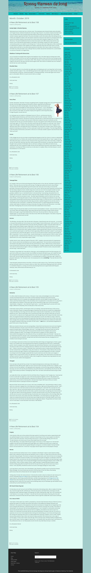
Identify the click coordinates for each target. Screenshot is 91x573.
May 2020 (67, 136)
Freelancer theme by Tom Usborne (64, 571)
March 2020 (67, 139)
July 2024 (67, 61)
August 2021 (67, 110)
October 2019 (68, 148)
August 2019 (67, 151)
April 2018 (67, 178)
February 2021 (68, 120)
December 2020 (68, 124)
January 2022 (67, 102)
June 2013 (67, 247)
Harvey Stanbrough (49, 571)
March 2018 (67, 180)
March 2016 (67, 212)
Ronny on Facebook (69, 29)
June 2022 (67, 93)
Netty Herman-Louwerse (66, 13)
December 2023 (68, 68)
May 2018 (67, 177)
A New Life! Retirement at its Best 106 (24, 174)
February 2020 (68, 141)
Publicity (48, 13)
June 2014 (67, 226)
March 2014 (67, 231)
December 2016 (68, 201)
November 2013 (68, 238)
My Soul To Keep (23, 476)
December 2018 (68, 165)
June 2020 (67, 134)
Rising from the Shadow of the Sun (72, 28)
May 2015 (67, 218)
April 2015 (67, 219)
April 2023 (67, 81)
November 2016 (68, 202)
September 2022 (68, 90)
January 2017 (67, 199)
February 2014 (68, 233)
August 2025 (67, 54)
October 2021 (68, 107)
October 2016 (68, 204)
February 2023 (68, 85)
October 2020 (68, 127)
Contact (76, 13)
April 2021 (67, 117)
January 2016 (67, 214)
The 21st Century (14, 86)
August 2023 (67, 74)
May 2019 (67, 156)
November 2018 (68, 166)
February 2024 (68, 64)
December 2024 (68, 59)
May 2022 (67, 95)
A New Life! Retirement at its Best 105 (24, 287)
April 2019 (67, 158)
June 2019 (67, 154)
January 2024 (67, 66)
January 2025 (67, 57)
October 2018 (68, 168)
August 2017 (67, 192)
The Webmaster (50, 561)
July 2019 (67, 153)
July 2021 (67, 112)
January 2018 (67, 184)
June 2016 (67, 209)
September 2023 (68, 73)
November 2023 (68, 69)
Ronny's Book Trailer (69, 33)
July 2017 (67, 194)
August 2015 (67, 216)
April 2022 (67, 96)
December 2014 (68, 221)
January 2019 (67, 163)
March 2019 (67, 160)
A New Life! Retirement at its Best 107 (24, 94)
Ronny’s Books (32, 13)
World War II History (15, 563)
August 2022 (67, 91)
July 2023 (67, 76)
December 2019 (68, 144)
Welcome (16, 13)
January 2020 (67, 143)
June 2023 (67, 78)
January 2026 (67, 52)
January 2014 (67, 235)
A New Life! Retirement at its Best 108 (24, 22)
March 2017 (67, 195)
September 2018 (68, 170)
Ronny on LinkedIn (68, 31)
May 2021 (67, 115)
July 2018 (67, 173)
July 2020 (67, 132)
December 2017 (68, 185)
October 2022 (68, 88)
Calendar (21, 13)
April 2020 (67, 137)
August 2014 (67, 224)
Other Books (41, 13)
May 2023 (67, 79)
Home (12, 556)
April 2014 (67, 230)
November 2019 (68, 146)
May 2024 (67, 62)
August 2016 (67, 207)
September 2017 (68, 190)
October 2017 (68, 189)
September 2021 (68, 108)
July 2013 (67, 245)
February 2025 (68, 56)
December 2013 (68, 236)
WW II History (55, 13)
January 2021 (67, 122)
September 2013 (68, 241)
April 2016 (67, 211)
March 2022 (67, 98)
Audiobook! (67, 24)
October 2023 (68, 71)
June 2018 (67, 175)
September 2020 (68, 129)
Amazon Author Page (69, 22)
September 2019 (68, 149)
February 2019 (68, 161)
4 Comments (13, 420)
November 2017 (68, 187)
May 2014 (67, 228)
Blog (26, 13)
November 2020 (68, 126)
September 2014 (68, 223)
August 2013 (67, 243)
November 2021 (68, 105)
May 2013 (67, 248)
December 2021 (68, 103)
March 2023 (67, 83)
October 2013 (68, 240)
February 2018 (68, 182)
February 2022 (68, 100)
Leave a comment (14, 88)
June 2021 (67, 114)
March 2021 (67, 119)
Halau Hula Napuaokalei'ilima (71, 26)
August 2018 (67, 172)
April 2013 (67, 250)
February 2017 (68, 197)
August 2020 (67, 131)
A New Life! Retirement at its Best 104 (24, 426)
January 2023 (67, 86)
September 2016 (68, 206)
